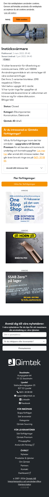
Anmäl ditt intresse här (17, 168)
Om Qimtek (24, 461)
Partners (24, 465)
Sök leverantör (24, 416)
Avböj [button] (7, 19)
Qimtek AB (31, 478)
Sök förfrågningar (25, 433)
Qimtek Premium (24, 437)
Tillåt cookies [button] (21, 19)
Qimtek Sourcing (24, 424)
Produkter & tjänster (24, 458)
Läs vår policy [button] (10, 13)
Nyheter (24, 454)
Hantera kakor (24, 484)
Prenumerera (24, 348)
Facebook (25, 403)
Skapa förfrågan (24, 412)
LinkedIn (25, 399)
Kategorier (24, 420)
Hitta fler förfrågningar (24, 184)
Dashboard (23, 473)
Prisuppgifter (24, 441)
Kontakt (24, 469)
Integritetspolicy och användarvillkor (24, 481)
